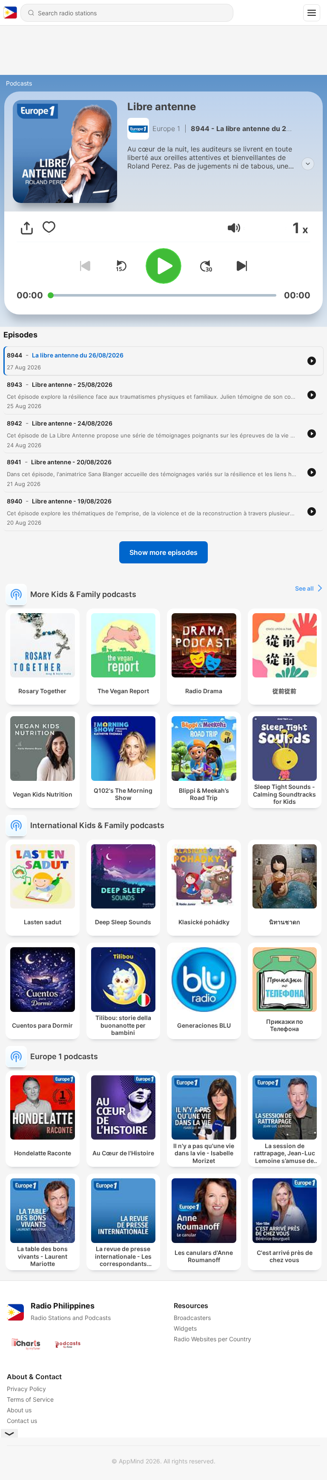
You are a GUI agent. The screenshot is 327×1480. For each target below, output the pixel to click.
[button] (234, 228)
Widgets (185, 1328)
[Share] (26, 228)
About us (19, 1410)
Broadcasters (192, 1317)
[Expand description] (307, 163)
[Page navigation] (311, 12)
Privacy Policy (26, 1388)
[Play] (163, 266)
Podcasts (19, 83)
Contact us (22, 1420)
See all (304, 588)
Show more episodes (163, 552)
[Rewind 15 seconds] (121, 266)
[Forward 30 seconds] (206, 266)
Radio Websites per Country (212, 1339)
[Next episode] (240, 266)
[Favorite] (49, 228)
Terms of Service (30, 1399)
